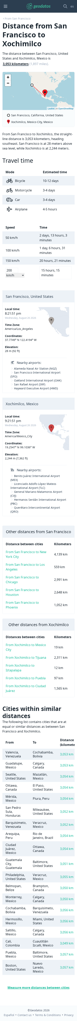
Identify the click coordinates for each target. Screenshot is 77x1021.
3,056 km (66, 910)
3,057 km (66, 954)
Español (9, 1015)
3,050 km (66, 888)
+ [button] (8, 77)
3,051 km (66, 864)
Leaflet (51, 108)
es (72, 6)
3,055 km (66, 877)
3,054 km (66, 776)
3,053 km (66, 754)
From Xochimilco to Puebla (26, 678)
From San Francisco (17, 18)
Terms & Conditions (48, 1015)
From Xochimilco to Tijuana (26, 657)
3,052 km (66, 811)
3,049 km (66, 943)
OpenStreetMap (65, 108)
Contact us (25, 1015)
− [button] (8, 83)
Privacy (68, 1015)
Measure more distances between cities (38, 987)
